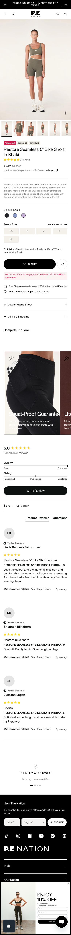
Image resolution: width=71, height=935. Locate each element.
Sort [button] (7, 506)
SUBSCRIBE (57, 822)
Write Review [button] (36, 491)
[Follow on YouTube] (41, 836)
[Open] (9, 926)
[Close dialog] (68, 884)
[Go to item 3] (30, 128)
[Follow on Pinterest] (64, 836)
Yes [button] (33, 589)
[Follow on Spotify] (53, 836)
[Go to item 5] (55, 128)
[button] (35, 160)
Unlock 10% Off (52, 921)
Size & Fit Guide (57, 224)
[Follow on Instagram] (18, 836)
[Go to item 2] (18, 128)
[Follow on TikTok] (6, 836)
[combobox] (31, 822)
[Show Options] (43, 822)
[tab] (37, 518)
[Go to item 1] (6, 128)
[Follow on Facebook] (29, 836)
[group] (35, 448)
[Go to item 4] (43, 128)
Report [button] (39, 589)
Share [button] (48, 589)
